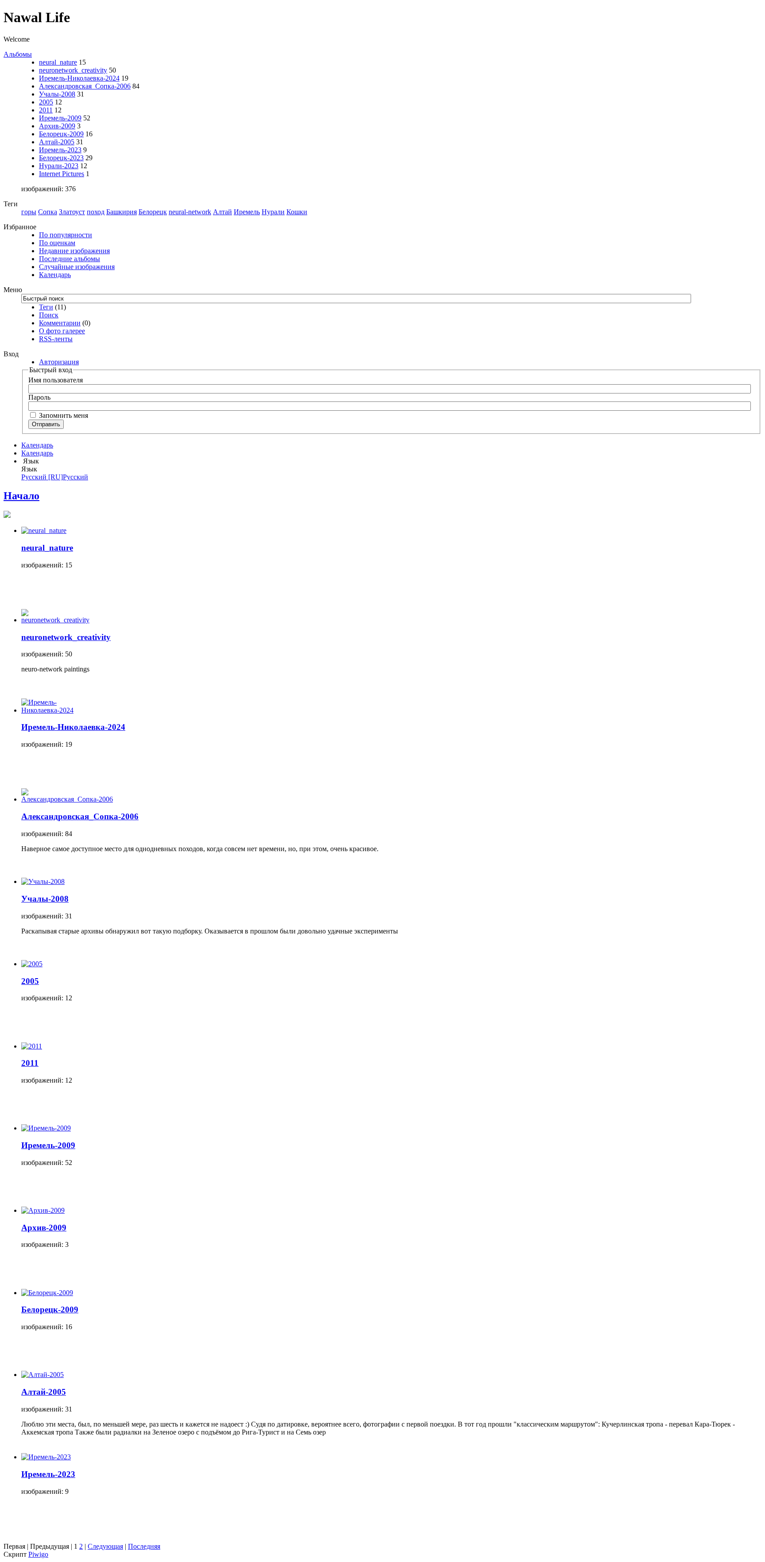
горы (28, 212)
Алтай (222, 212)
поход (95, 212)
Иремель (247, 212)
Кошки (296, 212)
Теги (46, 307)
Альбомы (18, 54)
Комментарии (60, 323)
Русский (54, 477)
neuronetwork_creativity (73, 70)
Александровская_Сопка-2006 (85, 86)
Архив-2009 (57, 126)
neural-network (190, 212)
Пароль (39, 397)
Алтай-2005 (56, 142)
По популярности (65, 235)
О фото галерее (62, 331)
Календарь (55, 274)
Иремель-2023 (60, 150)
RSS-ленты (56, 339)
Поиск (48, 315)
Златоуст (72, 212)
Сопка (47, 212)
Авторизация (59, 362)
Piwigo (38, 1554)
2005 (46, 102)
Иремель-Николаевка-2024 (79, 78)
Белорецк (153, 212)
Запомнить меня (62, 415)
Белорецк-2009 (61, 134)
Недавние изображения (74, 251)
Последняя (144, 1546)
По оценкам (57, 243)
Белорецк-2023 (61, 158)
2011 (46, 110)
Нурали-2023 (58, 166)
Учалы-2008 (57, 94)
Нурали (273, 212)
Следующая (105, 1546)
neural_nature (58, 62)
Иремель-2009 (60, 118)
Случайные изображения (77, 266)
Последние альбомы (69, 258)
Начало (21, 495)
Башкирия (121, 212)
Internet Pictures (61, 173)
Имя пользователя (55, 380)
